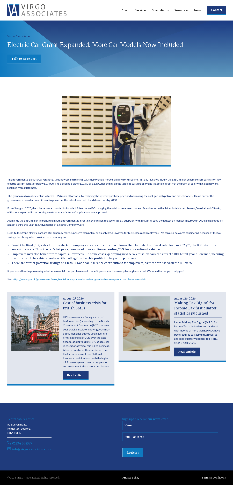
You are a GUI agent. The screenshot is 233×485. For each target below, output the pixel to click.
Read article (75, 375)
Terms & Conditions (214, 477)
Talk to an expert (24, 58)
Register (133, 452)
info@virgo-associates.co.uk (32, 449)
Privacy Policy (130, 477)
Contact (216, 10)
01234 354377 (22, 443)
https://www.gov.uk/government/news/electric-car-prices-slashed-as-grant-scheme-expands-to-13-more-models (79, 279)
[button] (125, 10)
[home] (37, 10)
